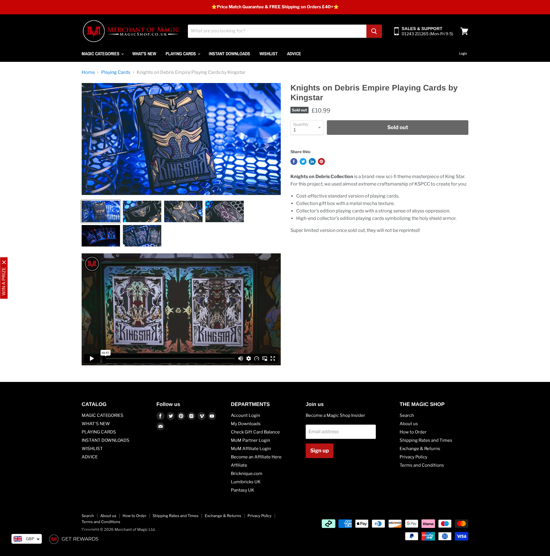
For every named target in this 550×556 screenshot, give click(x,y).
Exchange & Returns (420, 448)
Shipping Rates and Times (426, 440)
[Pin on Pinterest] (321, 161)
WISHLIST (269, 53)
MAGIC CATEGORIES (101, 53)
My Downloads (246, 423)
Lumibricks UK (246, 481)
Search (407, 415)
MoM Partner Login (250, 440)
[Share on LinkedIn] (312, 161)
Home (88, 72)
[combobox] (277, 31)
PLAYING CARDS (181, 53)
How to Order (413, 432)
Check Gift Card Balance (255, 432)
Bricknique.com (246, 473)
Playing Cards (115, 72)
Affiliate (239, 465)
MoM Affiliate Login (251, 448)
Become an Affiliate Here (256, 457)
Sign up (319, 450)
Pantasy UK (242, 490)
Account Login (245, 415)
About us (409, 423)
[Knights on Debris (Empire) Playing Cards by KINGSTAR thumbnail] (101, 211)
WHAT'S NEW (144, 53)
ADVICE (294, 53)
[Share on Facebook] (293, 161)
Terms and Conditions (422, 465)
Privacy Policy (413, 457)
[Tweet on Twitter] (303, 161)
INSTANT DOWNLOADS (229, 53)
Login (463, 53)
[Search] (374, 31)
